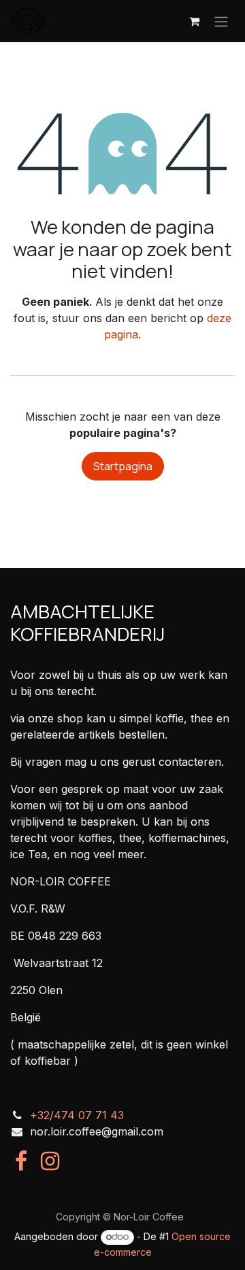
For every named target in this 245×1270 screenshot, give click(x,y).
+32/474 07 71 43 (77, 1115)
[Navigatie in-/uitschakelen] (221, 21)
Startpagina (122, 466)
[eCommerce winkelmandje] (194, 21)
